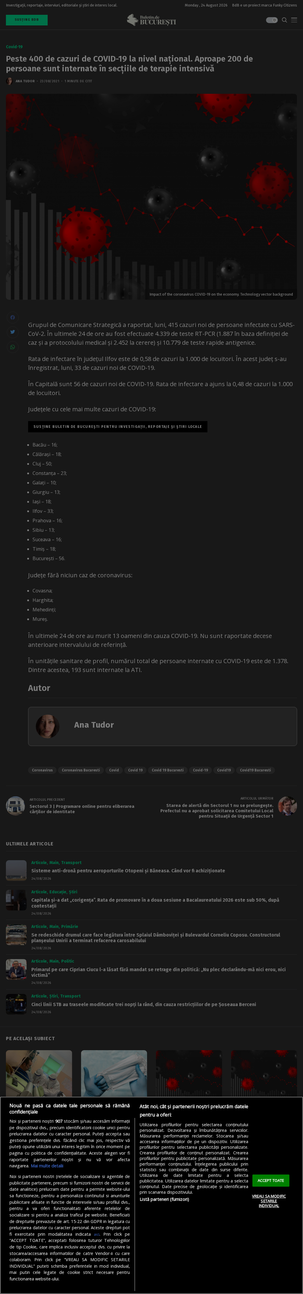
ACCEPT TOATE (271, 1180)
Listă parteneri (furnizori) (164, 1199)
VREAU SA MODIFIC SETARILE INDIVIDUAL (269, 1201)
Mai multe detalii (47, 1166)
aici (96, 1234)
